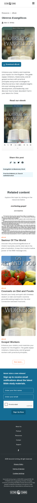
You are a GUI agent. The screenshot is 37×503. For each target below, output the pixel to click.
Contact (18, 440)
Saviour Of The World (13, 240)
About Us (18, 426)
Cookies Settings (18, 473)
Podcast (18, 431)
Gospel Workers (10, 342)
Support (18, 444)
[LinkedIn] (15, 163)
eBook (14, 13)
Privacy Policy (18, 464)
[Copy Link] (11, 163)
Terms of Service (18, 469)
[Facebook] (22, 163)
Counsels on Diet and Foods (17, 291)
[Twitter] (19, 163)
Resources (5, 13)
